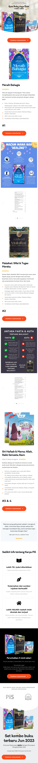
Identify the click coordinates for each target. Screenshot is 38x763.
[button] (3, 203)
